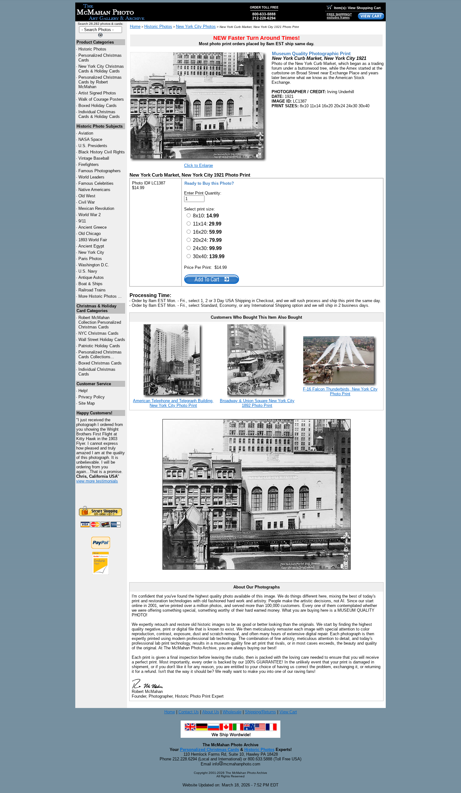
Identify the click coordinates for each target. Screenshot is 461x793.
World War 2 (89, 214)
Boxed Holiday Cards (97, 105)
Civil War (86, 202)
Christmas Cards (98, 333)
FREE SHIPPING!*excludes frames (339, 16)
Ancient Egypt (91, 246)
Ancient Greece (92, 227)
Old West (86, 196)
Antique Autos (91, 277)
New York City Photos (196, 26)
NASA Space (90, 139)
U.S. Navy (87, 271)
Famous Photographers (99, 170)
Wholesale (232, 712)
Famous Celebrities (96, 183)
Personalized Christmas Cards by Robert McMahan (100, 82)
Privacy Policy (91, 397)
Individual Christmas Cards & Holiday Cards (99, 114)
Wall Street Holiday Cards (101, 339)
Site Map (86, 403)
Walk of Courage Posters (101, 99)
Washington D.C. (93, 265)
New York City (91, 252)
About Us (210, 712)
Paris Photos (90, 258)
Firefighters (88, 164)
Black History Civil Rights (101, 152)
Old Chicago (89, 233)
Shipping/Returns (260, 712)
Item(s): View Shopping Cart (357, 8)
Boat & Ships (90, 283)
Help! (83, 390)
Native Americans (94, 189)
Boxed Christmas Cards (100, 363)
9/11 (82, 221)
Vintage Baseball (93, 158)
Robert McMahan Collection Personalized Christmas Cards (99, 322)
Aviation (85, 133)
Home (135, 26)
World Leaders (91, 177)
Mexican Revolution (96, 208)
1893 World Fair (92, 239)
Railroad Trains (92, 290)
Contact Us (188, 712)
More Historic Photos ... (100, 296)
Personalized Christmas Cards (209, 749)
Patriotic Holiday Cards (99, 345)
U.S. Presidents (92, 145)
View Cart (288, 712)
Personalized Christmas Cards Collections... (100, 354)
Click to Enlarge (198, 165)
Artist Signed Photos (97, 93)
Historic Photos (92, 49)
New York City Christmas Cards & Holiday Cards (101, 68)
